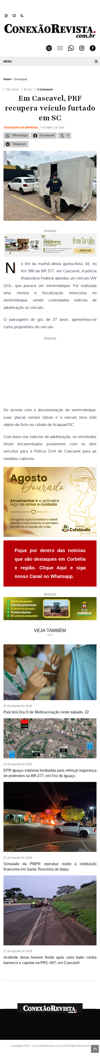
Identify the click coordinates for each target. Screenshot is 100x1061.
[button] (8, 15)
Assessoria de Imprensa (20, 127)
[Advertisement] (50, 373)
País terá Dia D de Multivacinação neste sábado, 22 (46, 712)
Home (7, 79)
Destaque (20, 79)
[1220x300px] (50, 610)
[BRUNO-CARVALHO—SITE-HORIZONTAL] (50, 247)
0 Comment (45, 89)
